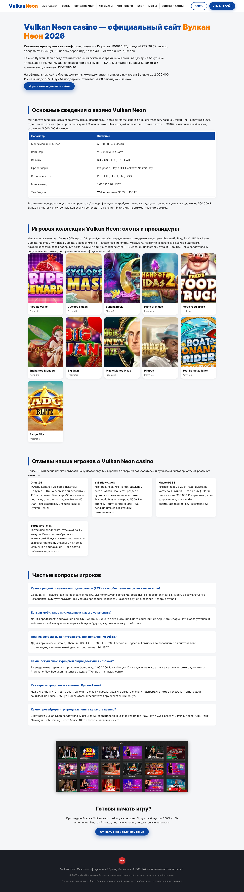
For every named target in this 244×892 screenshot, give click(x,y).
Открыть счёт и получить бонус (122, 831)
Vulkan (23, 6)
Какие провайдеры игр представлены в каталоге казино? (73, 709)
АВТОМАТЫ (105, 6)
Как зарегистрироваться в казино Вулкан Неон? (66, 685)
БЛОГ (140, 6)
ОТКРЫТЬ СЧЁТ (222, 5)
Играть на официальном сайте (49, 86)
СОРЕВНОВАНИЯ (84, 6)
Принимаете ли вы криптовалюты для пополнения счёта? (74, 636)
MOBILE (152, 6)
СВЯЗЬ (66, 6)
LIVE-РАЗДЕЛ (49, 6)
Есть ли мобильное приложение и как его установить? (71, 612)
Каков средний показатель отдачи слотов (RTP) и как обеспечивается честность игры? (96, 588)
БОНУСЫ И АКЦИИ (173, 6)
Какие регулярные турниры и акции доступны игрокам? (72, 661)
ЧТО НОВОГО (125, 6)
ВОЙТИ (199, 6)
